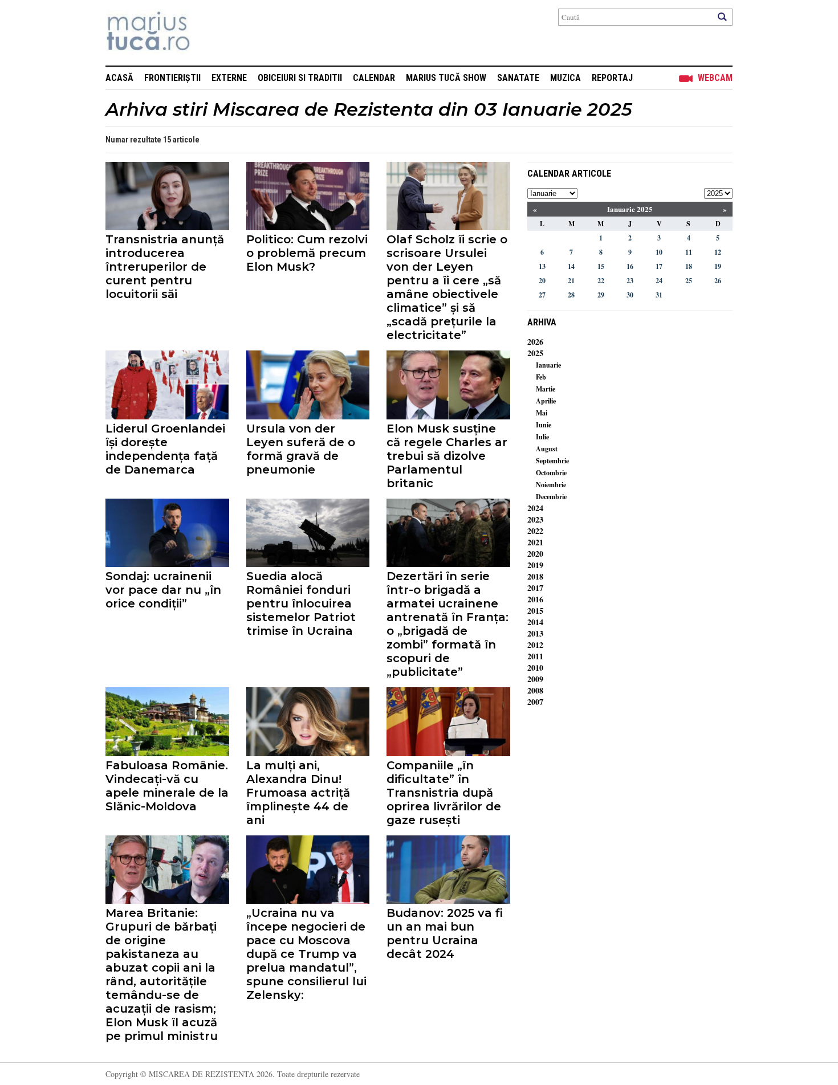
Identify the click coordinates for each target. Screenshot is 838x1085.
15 (600, 266)
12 (717, 252)
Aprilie (546, 401)
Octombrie (551, 473)
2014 (535, 622)
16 (630, 266)
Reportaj (612, 77)
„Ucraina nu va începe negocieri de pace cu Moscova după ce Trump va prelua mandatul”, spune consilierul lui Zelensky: (306, 954)
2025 (535, 353)
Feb (541, 377)
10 (659, 252)
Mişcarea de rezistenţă (209, 33)
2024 (535, 508)
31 (659, 295)
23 (630, 280)
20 (542, 280)
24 (659, 280)
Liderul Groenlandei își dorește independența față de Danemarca (165, 449)
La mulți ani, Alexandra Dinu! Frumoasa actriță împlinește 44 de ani (298, 792)
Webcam (715, 77)
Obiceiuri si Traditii (300, 77)
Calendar (374, 77)
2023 (535, 519)
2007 (535, 702)
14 (571, 266)
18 (688, 266)
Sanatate (518, 77)
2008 (535, 690)
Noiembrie (551, 485)
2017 (535, 588)
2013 (535, 633)
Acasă (119, 77)
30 (630, 295)
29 (600, 295)
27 (542, 295)
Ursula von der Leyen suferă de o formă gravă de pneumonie (300, 449)
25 (688, 280)
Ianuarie (548, 365)
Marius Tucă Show (446, 77)
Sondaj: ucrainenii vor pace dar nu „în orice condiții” (163, 589)
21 (571, 280)
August (547, 449)
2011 (535, 656)
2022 (535, 531)
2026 (535, 342)
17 (659, 266)
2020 (535, 554)
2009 (535, 679)
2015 (535, 611)
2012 (535, 645)
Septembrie (552, 461)
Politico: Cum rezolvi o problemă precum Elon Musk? (307, 253)
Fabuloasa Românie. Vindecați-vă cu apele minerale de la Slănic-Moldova (167, 785)
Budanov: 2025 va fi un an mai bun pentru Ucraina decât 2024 (445, 933)
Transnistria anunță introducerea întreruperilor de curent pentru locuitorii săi (164, 266)
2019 (535, 565)
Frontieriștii (172, 77)
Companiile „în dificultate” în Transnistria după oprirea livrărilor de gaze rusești (444, 792)
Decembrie (551, 496)
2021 (535, 542)
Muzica (565, 77)
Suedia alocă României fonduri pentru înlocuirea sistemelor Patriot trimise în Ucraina (301, 603)
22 (600, 280)
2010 (535, 668)
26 (717, 280)
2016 (535, 599)
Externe (229, 77)
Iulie (542, 437)
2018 (535, 576)
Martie (545, 389)
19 (717, 266)
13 (542, 266)
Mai (541, 413)
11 (688, 252)
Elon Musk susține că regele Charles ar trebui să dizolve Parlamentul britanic (447, 456)
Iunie (543, 425)
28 (571, 295)
